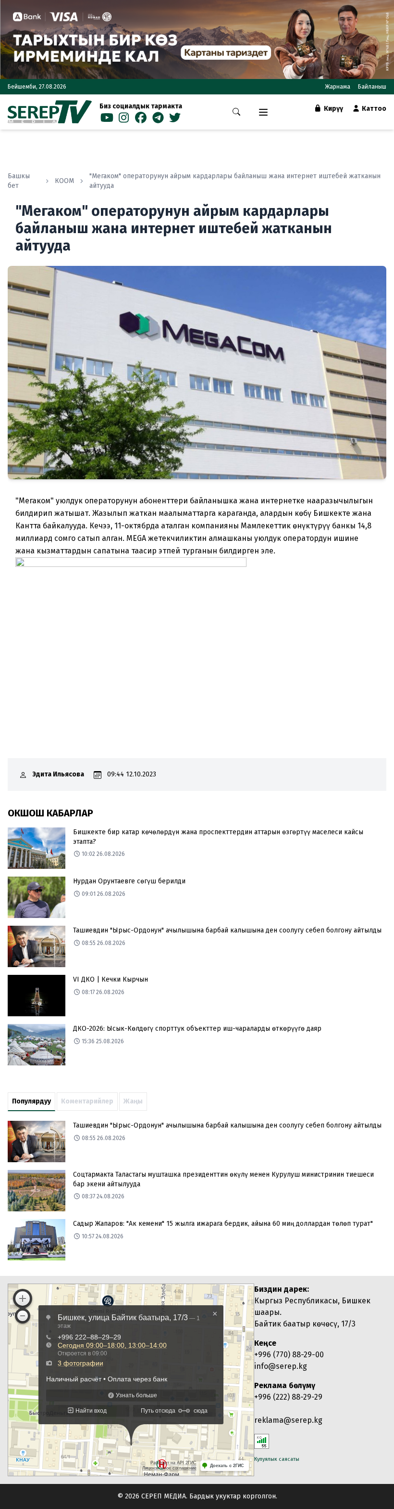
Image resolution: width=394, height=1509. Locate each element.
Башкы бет (19, 181)
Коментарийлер (87, 1101)
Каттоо (373, 109)
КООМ (64, 181)
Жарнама (337, 86)
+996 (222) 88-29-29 (288, 1397)
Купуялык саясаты (276, 1459)
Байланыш (372, 86)
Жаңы (133, 1101)
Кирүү (332, 109)
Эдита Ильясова (58, 774)
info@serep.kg (280, 1366)
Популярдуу (31, 1101)
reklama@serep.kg (288, 1420)
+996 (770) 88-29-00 (289, 1354)
